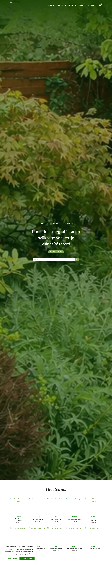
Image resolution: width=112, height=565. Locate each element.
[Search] (77, 259)
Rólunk (82, 5)
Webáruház (61, 5)
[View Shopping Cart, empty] (100, 5)
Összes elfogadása (27, 558)
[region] (20, 553)
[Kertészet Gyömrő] (14, 5)
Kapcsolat (92, 5)
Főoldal (50, 5)
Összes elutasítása (12, 558)
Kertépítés (72, 5)
